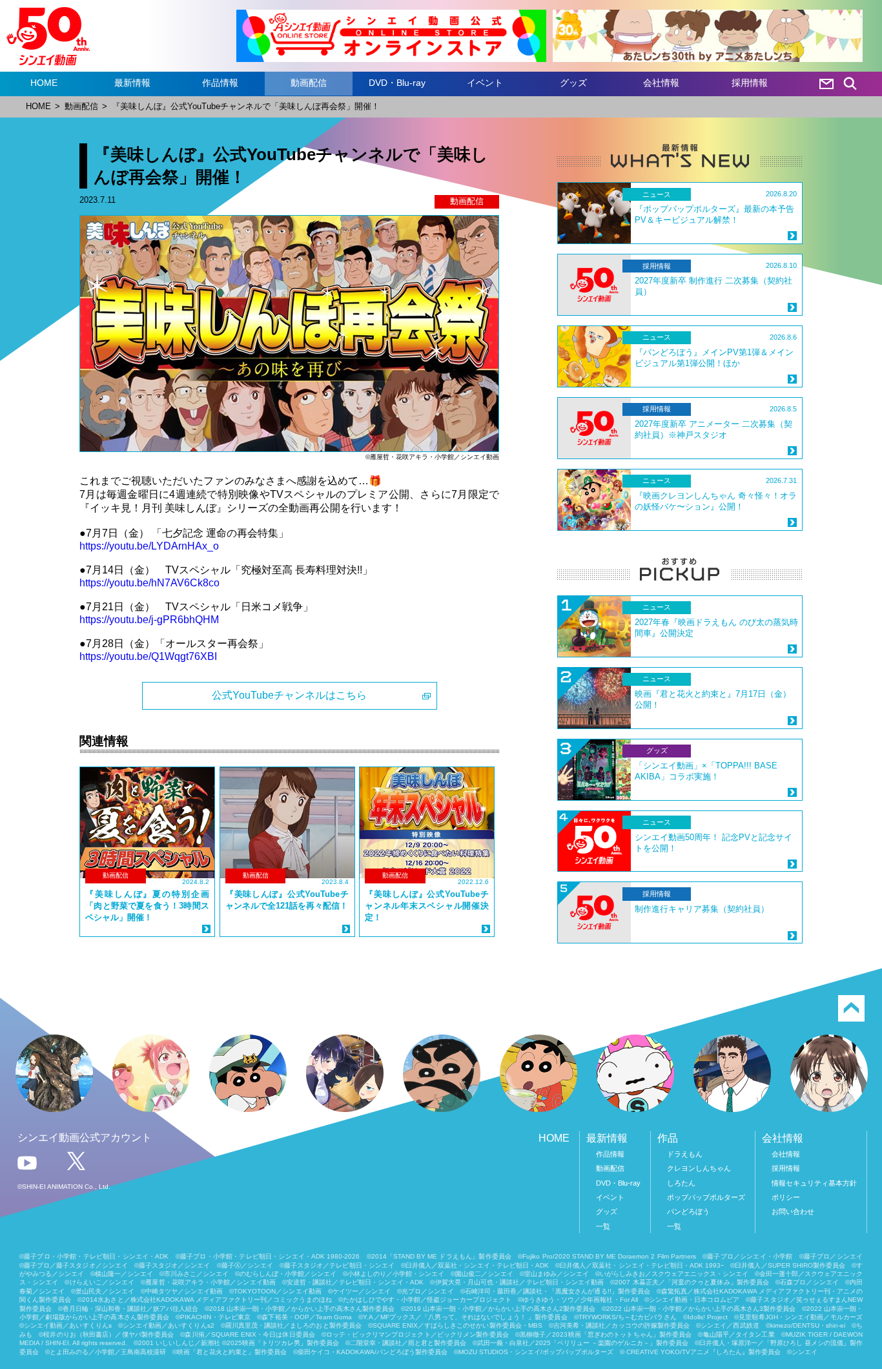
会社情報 (661, 82)
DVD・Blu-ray (397, 82)
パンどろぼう (688, 1211)
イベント (485, 82)
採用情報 (750, 82)
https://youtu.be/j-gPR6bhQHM (149, 619)
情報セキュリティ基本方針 (814, 1183)
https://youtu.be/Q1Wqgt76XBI (148, 656)
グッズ (573, 82)
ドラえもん (685, 1154)
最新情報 (132, 82)
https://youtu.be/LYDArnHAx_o (149, 545)
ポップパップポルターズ (706, 1197)
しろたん (681, 1183)
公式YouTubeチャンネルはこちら (289, 695)
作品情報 (220, 82)
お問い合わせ (793, 1211)
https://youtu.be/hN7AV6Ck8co (149, 582)
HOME (43, 82)
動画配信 (309, 82)
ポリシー (786, 1197)
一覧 (603, 1226)
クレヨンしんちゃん (699, 1168)
